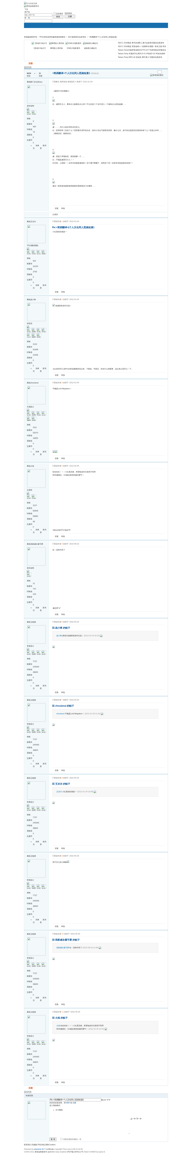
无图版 (34, 1145)
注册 (70, 16)
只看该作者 (56, 221)
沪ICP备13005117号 (75, 1152)
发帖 (26, 63)
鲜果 (95, 214)
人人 (81, 214)
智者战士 (30, 646)
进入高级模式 (55, 1105)
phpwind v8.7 (39, 1149)
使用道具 (71, 82)
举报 (63, 208)
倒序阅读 (63, 82)
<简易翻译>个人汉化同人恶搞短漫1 (103, 37)
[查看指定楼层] (156, 75)
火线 (32, 466)
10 (63, 934)
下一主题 (154, 72)
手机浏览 (41, 1145)
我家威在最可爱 (36, 544)
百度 (91, 214)
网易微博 (88, 214)
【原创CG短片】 (39, 48)
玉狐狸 (33, 622)
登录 (58, 17)
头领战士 (30, 407)
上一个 (133, 1119)
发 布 (53, 1139)
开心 (77, 214)
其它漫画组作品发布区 (77, 37)
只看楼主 (55, 82)
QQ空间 (73, 214)
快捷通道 (160, 36)
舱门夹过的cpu (36, 82)
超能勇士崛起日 (90, 48)
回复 (31, 63)
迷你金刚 (30, 106)
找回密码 (68, 13)
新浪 (66, 214)
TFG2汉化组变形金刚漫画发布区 (52, 37)
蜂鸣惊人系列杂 (56, 48)
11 (63, 1012)
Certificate (50, 1149)
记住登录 (59, 14)
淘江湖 (63, 214)
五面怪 (29, 490)
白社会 (99, 214)
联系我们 (27, 1145)
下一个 (139, 1119)
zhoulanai (34, 383)
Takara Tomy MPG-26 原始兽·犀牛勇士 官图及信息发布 (140, 57)
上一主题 (151, 72)
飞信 (102, 214)
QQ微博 (70, 214)
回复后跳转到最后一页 (72, 1139)
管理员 (29, 323)
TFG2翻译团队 (33, 245)
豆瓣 (84, 214)
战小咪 (33, 300)
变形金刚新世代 (30, 37)
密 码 (27, 18)
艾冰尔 (33, 222)
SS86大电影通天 (73, 48)
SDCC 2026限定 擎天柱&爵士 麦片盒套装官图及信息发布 (141, 43)
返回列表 (27, 67)
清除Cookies (50, 1145)
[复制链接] (95, 73)
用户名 (27, 12)
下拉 (26, 9)
